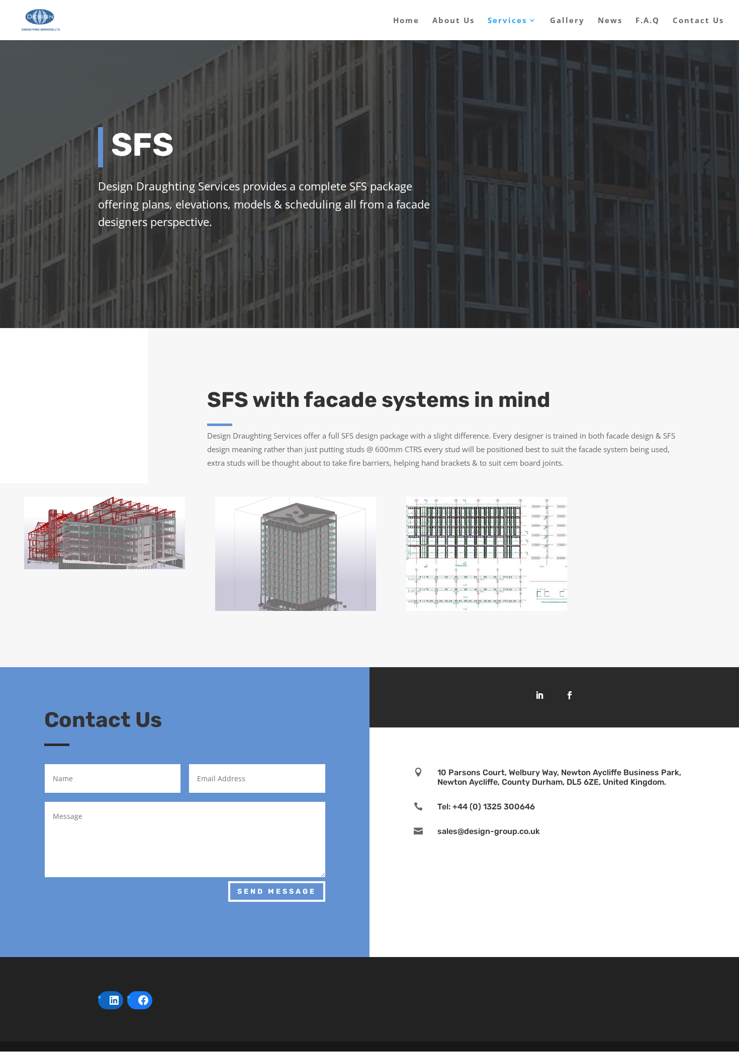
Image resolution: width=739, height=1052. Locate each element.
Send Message (276, 891)
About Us (453, 21)
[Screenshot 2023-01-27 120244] (486, 608)
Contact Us (698, 21)
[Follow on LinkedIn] (539, 695)
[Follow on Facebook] (570, 695)
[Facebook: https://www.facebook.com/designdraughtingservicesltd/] (143, 1000)
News (610, 21)
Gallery (567, 21)
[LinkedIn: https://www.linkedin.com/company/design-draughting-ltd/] (114, 1000)
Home (406, 21)
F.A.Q (647, 21)
